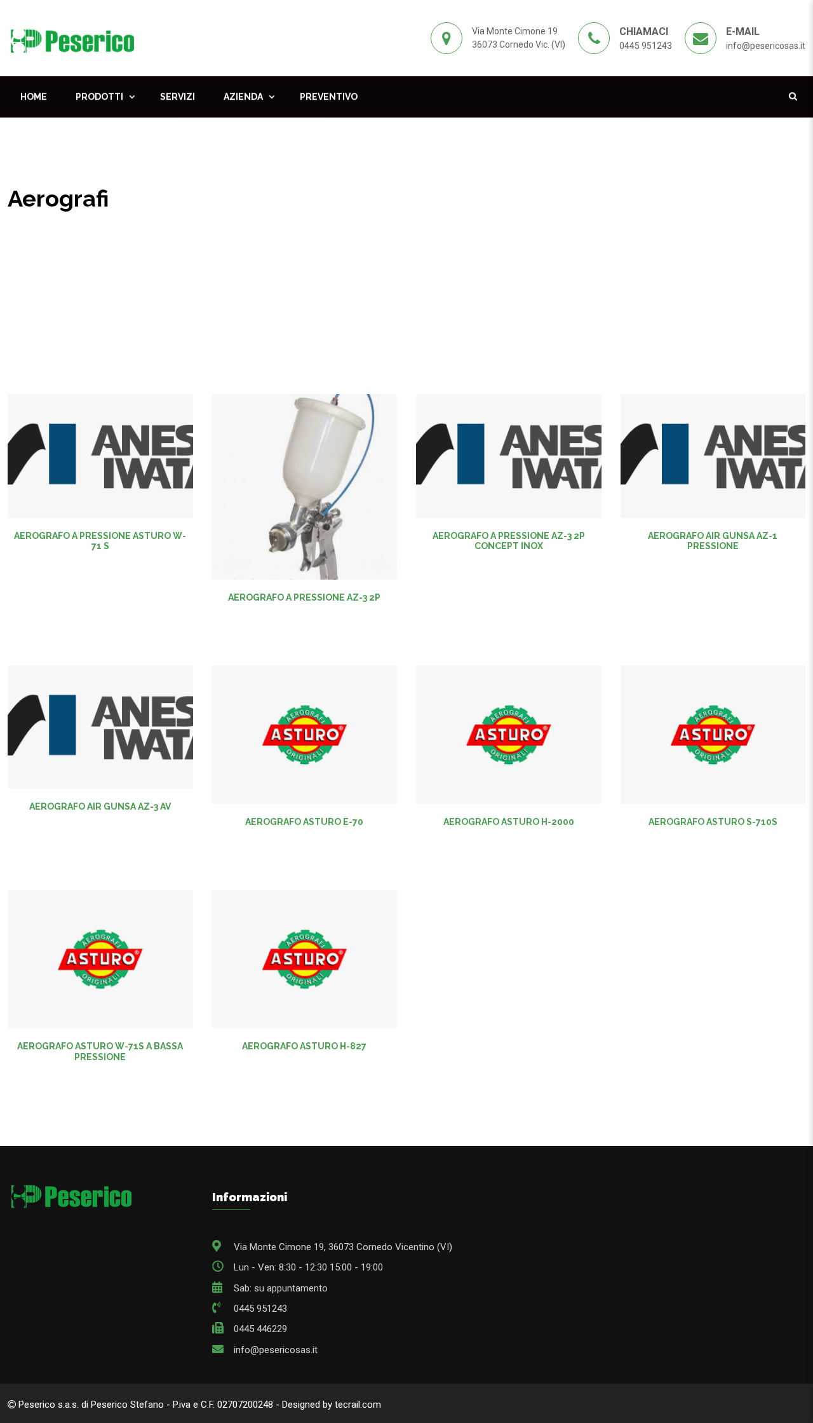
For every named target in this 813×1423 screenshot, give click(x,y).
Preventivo (329, 97)
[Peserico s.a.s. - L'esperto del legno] (72, 37)
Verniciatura (209, 226)
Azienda (243, 97)
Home (33, 97)
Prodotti (99, 97)
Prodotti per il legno (124, 226)
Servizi (177, 97)
